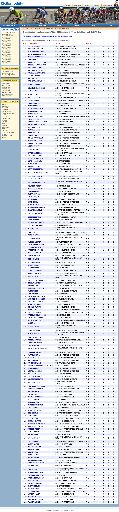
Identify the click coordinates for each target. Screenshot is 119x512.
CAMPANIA (5, 109)
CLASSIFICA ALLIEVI (8, 32)
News (93, 25)
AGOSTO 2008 (6, 92)
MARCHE (4, 120)
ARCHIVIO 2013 (6, 54)
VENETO (4, 137)
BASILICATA (5, 106)
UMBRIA (4, 134)
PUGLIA (4, 125)
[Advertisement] (10, 176)
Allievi (87, 5)
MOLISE (4, 122)
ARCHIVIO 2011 (6, 57)
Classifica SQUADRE (8, 75)
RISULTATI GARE (7, 34)
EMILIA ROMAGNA (7, 111)
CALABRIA (5, 108)
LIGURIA (4, 116)
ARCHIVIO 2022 (6, 41)
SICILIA (4, 129)
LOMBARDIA (6, 118)
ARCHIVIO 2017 (6, 48)
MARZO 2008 (6, 83)
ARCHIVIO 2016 (6, 50)
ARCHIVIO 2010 (6, 58)
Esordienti (77, 5)
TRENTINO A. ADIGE (8, 132)
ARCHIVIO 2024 (6, 39)
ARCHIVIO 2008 (6, 61)
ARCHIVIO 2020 (6, 44)
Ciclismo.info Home (8, 25)
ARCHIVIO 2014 (6, 52)
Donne (68, 5)
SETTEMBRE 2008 (7, 94)
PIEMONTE (5, 123)
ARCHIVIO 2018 (6, 47)
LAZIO (4, 115)
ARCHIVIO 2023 (6, 40)
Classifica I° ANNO (7, 73)
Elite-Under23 (107, 5)
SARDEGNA (5, 127)
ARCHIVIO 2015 (6, 51)
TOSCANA (5, 130)
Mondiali (59, 25)
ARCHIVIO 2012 (6, 55)
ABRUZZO (5, 104)
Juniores (96, 5)
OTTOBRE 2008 (6, 96)
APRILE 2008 (6, 85)
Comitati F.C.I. (25, 25)
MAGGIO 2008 (6, 87)
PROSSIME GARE (7, 36)
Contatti (110, 25)
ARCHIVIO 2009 (6, 59)
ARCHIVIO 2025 (6, 37)
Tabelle (76, 25)
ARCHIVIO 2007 (6, 62)
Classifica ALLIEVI (7, 71)
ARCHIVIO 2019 (6, 46)
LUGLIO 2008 (6, 90)
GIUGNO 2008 (6, 89)
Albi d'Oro (42, 25)
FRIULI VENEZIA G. (8, 113)
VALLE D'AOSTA (7, 136)
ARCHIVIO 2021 (6, 43)
